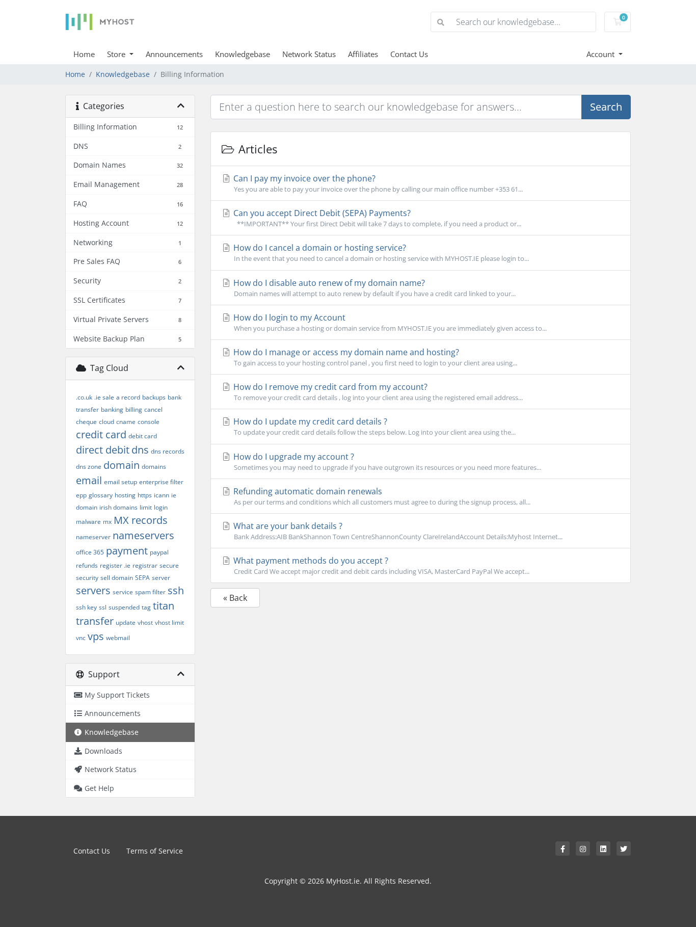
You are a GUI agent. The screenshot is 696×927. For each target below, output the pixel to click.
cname (126, 421)
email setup (120, 482)
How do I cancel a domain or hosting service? (380, 252)
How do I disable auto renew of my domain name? (373, 287)
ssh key (86, 607)
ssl (102, 607)
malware (88, 521)
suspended (124, 607)
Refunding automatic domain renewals (380, 496)
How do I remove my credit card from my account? (377, 391)
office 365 (90, 552)
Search (606, 107)
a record (128, 397)
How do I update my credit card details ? (373, 426)
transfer (95, 621)
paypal (159, 552)
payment (127, 551)
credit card (101, 434)
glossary (101, 495)
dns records (167, 451)
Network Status (309, 54)
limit (146, 507)
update (126, 622)
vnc (81, 637)
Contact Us (409, 54)
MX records (141, 520)
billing (133, 409)
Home (84, 54)
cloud (106, 421)
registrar (144, 565)
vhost (145, 622)
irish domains (118, 507)
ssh (176, 590)
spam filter (150, 592)
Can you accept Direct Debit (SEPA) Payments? (376, 217)
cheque (86, 421)
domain (121, 465)
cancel (153, 409)
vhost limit (169, 622)
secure (169, 565)
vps (96, 636)
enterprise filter (161, 482)
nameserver (93, 537)
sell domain (116, 577)
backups (154, 397)
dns (140, 450)
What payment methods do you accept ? (380, 565)
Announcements (174, 54)
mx (107, 521)
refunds (87, 565)
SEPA (142, 577)
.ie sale (104, 397)
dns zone (88, 466)
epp (81, 495)
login (161, 507)
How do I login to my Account (389, 322)
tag (146, 607)
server (161, 577)
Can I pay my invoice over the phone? (377, 183)
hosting (125, 495)
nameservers (143, 535)
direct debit (102, 450)
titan (163, 606)
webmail (118, 637)
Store (117, 54)
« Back (235, 597)
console (148, 421)
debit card (142, 436)
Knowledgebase (242, 54)
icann (161, 495)
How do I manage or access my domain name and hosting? (374, 357)
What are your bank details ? (397, 530)
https (145, 495)
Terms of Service (154, 851)
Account (601, 54)
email (89, 480)
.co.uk (84, 397)
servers (93, 590)
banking (112, 409)
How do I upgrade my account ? (386, 461)
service (123, 592)
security (87, 577)
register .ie (115, 565)
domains (154, 466)
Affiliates (363, 54)
